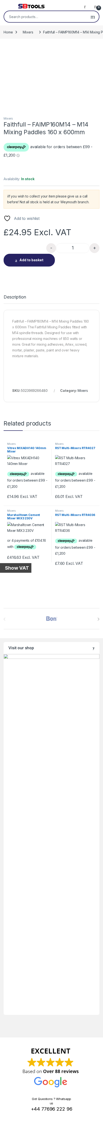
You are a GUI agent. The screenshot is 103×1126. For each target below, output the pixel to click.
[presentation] (98, 619)
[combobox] (45, 16)
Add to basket (31, 260)
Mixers (28, 32)
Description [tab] (15, 297)
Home (8, 32)
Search (93, 16)
